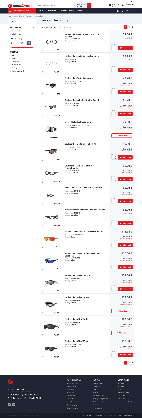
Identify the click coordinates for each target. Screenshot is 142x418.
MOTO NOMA (52, 11)
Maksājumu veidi (98, 396)
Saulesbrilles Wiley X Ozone (77, 275)
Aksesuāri (29, 16)
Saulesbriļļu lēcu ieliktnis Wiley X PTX (82, 56)
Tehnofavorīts (128, 415)
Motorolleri (121, 386)
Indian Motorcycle (18, 71)
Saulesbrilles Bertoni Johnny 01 (79, 78)
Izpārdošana (71, 396)
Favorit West (118, 415)
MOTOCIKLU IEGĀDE (67, 11)
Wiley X (14, 59)
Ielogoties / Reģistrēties (127, 11)
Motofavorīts (87, 415)
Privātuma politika (99, 402)
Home (10, 16)
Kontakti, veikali (98, 383)
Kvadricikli (121, 389)
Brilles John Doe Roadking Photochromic (83, 188)
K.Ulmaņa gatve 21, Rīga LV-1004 (26, 398)
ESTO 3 (95, 405)
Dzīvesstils (70, 389)
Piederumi (70, 392)
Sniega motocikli (123, 392)
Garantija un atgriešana (100, 399)
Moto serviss (122, 399)
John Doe (15, 62)
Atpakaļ (14, 22)
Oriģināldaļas (71, 399)
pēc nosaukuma (81, 4)
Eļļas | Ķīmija (71, 402)
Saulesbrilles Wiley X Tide (76, 341)
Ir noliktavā (16, 31)
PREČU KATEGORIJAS (21, 11)
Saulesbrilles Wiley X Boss (77, 297)
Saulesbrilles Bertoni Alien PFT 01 (80, 144)
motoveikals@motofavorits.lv (24, 394)
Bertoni (14, 55)
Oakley (14, 68)
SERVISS (80, 11)
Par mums (96, 386)
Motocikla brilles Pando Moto (78, 122)
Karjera (95, 389)
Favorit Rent (108, 415)
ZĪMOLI (41, 11)
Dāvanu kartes (97, 408)
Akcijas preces (17, 34)
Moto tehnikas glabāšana (126, 402)
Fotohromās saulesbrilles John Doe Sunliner (85, 209)
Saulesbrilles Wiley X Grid (76, 319)
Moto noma (121, 396)
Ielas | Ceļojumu (19, 16)
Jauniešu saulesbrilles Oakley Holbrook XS (84, 231)
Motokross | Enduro (73, 383)
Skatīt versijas (122, 136)
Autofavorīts (98, 415)
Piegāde (95, 392)
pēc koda (79, 6)
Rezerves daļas (72, 405)
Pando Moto (16, 65)
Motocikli (121, 383)
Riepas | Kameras (72, 408)
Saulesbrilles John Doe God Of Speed (82, 100)
